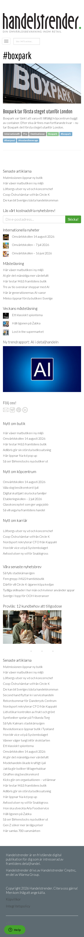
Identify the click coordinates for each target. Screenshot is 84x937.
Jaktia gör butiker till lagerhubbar (24, 768)
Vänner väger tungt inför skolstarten (26, 740)
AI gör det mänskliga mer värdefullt (26, 275)
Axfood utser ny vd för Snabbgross (25, 553)
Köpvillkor (13, 899)
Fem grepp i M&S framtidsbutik (23, 578)
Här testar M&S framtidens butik (25, 281)
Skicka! (73, 219)
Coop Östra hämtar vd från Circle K (26, 194)
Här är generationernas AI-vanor (24, 292)
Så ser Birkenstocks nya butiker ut (25, 461)
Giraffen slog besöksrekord (21, 774)
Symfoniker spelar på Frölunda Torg (26, 717)
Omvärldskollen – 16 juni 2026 (32, 253)
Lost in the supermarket (28, 331)
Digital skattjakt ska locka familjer (25, 493)
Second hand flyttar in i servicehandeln (28, 695)
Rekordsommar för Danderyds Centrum (29, 700)
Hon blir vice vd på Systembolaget (25, 547)
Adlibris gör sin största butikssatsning (27, 450)
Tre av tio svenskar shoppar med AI (26, 287)
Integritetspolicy (18, 906)
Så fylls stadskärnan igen (19, 573)
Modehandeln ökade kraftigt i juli (24, 763)
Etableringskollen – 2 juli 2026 (22, 499)
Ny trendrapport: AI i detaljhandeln (30, 342)
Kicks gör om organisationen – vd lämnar (29, 779)
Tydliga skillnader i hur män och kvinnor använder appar (39, 590)
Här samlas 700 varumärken (21, 830)
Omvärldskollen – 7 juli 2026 (30, 245)
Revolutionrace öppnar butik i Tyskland (28, 729)
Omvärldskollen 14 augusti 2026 (33, 236)
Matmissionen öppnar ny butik (23, 177)
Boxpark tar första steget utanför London (37, 111)
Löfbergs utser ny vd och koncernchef (28, 189)
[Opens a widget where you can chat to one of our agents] (14, 930)
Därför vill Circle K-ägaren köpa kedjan (28, 584)
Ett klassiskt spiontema (27, 315)
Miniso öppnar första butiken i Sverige (28, 298)
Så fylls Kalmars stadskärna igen (24, 723)
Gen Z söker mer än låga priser (23, 825)
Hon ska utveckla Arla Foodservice (26, 808)
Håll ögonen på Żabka (26, 323)
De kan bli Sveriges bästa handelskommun (30, 200)
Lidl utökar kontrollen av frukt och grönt (29, 712)
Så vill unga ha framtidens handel (24, 510)
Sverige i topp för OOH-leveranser (26, 596)
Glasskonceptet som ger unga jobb (25, 504)
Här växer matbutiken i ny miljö (23, 183)
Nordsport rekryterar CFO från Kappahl (30, 542)
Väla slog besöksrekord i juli (20, 487)
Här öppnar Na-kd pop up (20, 455)
